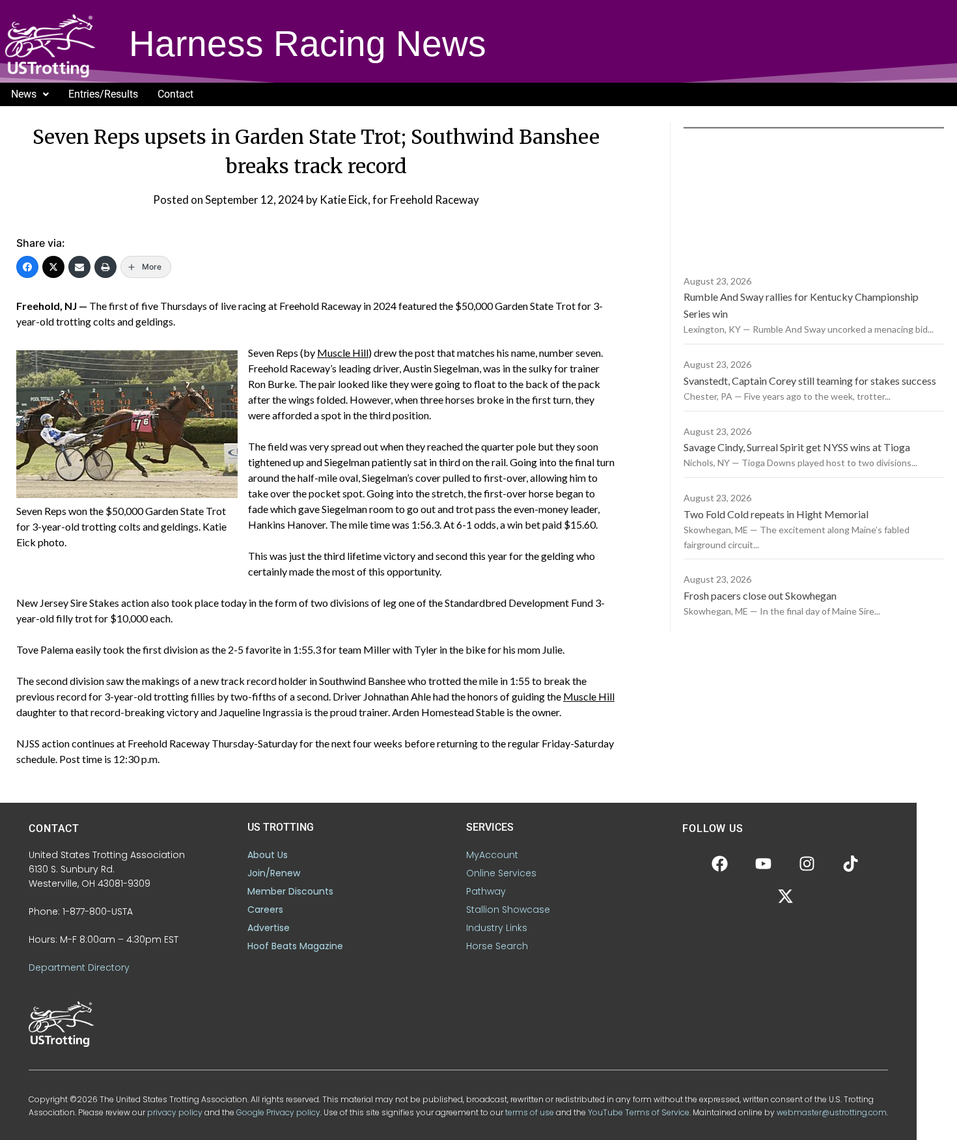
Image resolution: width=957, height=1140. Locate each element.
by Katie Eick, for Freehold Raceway (392, 199)
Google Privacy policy (278, 1112)
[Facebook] (27, 267)
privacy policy (174, 1112)
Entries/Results (103, 94)
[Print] (105, 267)
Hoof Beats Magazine (295, 945)
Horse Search (497, 945)
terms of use (529, 1112)
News (23, 94)
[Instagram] (807, 864)
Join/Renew (273, 873)
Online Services (501, 873)
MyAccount (492, 854)
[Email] (79, 267)
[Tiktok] (851, 864)
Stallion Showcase (508, 909)
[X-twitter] (785, 896)
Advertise (268, 927)
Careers (265, 909)
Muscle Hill (342, 352)
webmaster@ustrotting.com (832, 1112)
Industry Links (496, 927)
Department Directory (79, 967)
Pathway (486, 891)
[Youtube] (763, 864)
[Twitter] (53, 267)
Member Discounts (290, 891)
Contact (175, 94)
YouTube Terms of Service (638, 1112)
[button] (30, 94)
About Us (267, 854)
